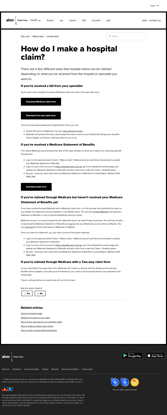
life (84, 20)
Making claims (38, 36)
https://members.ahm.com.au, (68, 166)
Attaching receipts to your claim (35, 317)
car (61, 20)
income (96, 20)
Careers (45, 369)
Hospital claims (53, 36)
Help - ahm (25, 36)
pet (108, 20)
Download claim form (36, 186)
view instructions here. (72, 131)
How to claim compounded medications (39, 330)
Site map (55, 369)
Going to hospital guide (31, 313)
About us (5, 369)
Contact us (17, 369)
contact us (155, 20)
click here (29, 227)
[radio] (27, 293)
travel (50, 20)
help (144, 20)
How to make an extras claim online (37, 326)
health (33, 20)
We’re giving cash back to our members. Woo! (41, 321)
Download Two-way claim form (41, 115)
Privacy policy (87, 369)
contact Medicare (101, 211)
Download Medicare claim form (41, 101)
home (73, 20)
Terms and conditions (70, 369)
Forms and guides (31, 369)
